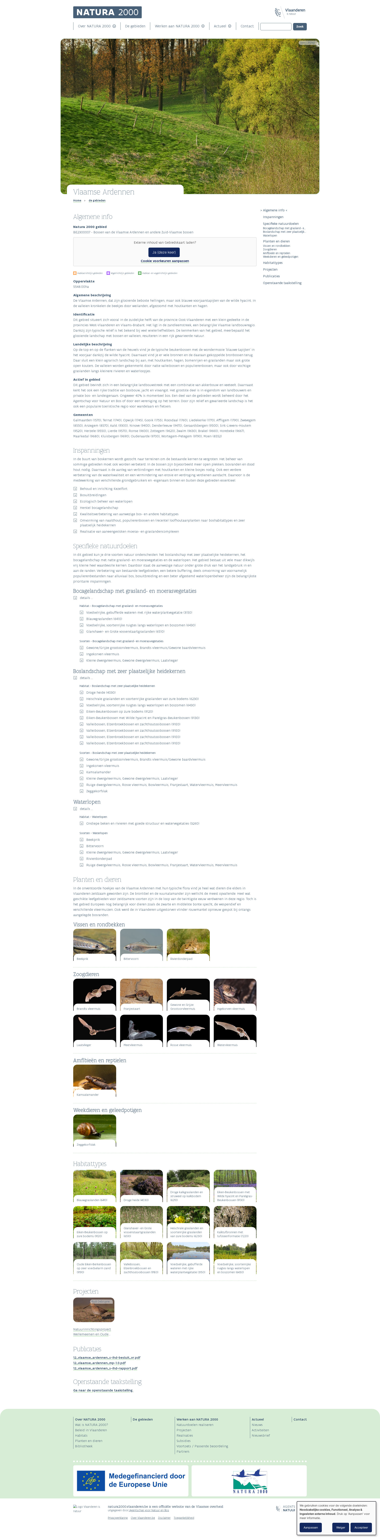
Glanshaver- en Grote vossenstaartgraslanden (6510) (125, 631)
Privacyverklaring (118, 1518)
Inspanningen (273, 217)
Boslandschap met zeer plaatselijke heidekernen (285, 231)
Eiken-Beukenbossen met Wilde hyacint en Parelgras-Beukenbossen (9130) (143, 718)
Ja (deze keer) (164, 252)
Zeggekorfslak (97, 791)
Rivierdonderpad (99, 858)
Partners (183, 1451)
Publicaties (271, 276)
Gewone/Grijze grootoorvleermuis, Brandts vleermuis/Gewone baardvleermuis (145, 648)
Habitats (81, 1435)
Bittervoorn (95, 846)
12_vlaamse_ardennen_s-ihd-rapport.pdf (105, 1368)
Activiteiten (260, 1430)
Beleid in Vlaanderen (91, 1430)
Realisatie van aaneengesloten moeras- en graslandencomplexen (129, 531)
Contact (247, 26)
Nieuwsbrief (261, 1435)
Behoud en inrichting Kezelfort (103, 488)
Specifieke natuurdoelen (281, 223)
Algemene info (274, 210)
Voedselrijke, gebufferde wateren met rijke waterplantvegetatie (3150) (139, 612)
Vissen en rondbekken (276, 245)
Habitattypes (273, 262)
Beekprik (93, 839)
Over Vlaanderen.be (143, 1518)
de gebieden (97, 200)
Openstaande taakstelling (282, 283)
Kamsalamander (98, 772)
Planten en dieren (276, 241)
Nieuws (257, 1425)
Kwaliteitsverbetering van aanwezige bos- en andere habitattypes (129, 514)
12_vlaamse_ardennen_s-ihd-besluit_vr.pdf (106, 1357)
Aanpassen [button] (311, 1527)
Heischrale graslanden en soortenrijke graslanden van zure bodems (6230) (142, 699)
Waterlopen (270, 235)
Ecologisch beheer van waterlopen (106, 501)
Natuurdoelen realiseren (195, 1425)
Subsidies (184, 1441)
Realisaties (185, 1435)
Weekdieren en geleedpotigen (280, 256)
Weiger (340, 1527)
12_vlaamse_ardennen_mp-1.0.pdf (99, 1363)
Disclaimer (164, 1518)
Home (77, 200)
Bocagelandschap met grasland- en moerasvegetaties (285, 228)
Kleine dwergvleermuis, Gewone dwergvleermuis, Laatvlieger (132, 660)
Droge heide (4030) (101, 692)
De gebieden (135, 26)
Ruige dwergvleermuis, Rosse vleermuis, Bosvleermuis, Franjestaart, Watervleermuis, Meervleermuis (161, 785)
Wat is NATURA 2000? (91, 1425)
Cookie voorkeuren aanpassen (165, 261)
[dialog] (336, 1518)
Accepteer (361, 1527)
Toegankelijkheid (184, 1518)
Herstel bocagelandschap (99, 507)
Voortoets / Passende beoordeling (202, 1446)
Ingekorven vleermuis (102, 654)
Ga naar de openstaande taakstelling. (103, 1390)
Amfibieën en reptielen (276, 253)
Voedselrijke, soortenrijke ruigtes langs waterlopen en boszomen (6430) (141, 625)
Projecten (270, 269)
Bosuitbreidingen (93, 495)
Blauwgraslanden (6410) (104, 619)
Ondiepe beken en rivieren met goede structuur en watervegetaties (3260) (142, 823)
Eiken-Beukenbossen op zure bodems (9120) (119, 711)
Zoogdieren (270, 249)
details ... (86, 598)
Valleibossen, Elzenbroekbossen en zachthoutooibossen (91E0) (133, 724)
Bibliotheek (84, 1446)
